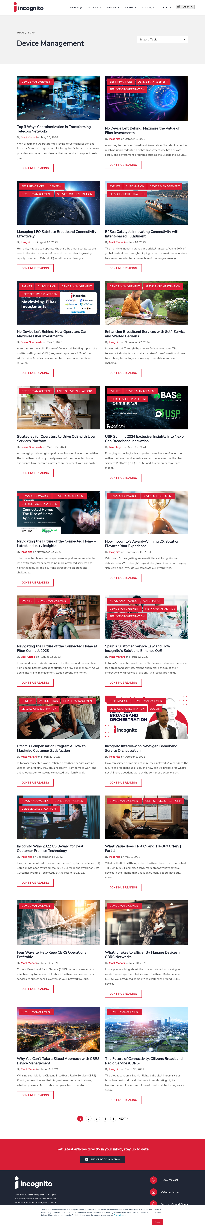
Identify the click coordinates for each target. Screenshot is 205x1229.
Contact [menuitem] (165, 7)
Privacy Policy (119, 1215)
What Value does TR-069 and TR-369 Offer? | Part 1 (143, 848)
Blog (20, 32)
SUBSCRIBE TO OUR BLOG (105, 1159)
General (56, 186)
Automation (135, 186)
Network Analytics (160, 608)
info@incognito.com (169, 1192)
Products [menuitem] (111, 7)
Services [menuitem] (129, 7)
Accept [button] (157, 1222)
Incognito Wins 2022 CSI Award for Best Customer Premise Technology (50, 848)
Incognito (114, 139)
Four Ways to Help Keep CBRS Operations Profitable (51, 954)
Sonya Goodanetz (31, 342)
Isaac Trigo (115, 447)
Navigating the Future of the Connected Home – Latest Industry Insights (56, 543)
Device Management (36, 81)
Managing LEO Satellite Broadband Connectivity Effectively (56, 234)
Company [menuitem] (147, 7)
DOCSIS (155, 709)
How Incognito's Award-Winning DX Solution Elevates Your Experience (142, 543)
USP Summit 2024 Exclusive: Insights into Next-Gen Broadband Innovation (144, 438)
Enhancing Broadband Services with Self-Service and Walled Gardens (145, 333)
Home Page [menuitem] (76, 7)
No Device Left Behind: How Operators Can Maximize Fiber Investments (52, 333)
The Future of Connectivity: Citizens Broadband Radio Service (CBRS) (144, 1061)
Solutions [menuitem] (93, 7)
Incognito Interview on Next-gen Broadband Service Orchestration (141, 748)
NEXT (123, 1119)
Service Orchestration (127, 89)
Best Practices (121, 81)
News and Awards (35, 496)
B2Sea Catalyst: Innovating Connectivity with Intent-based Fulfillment (142, 234)
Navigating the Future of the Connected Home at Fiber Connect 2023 (57, 648)
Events (115, 186)
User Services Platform (39, 294)
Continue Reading (35, 168)
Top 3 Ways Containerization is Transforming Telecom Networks (54, 129)
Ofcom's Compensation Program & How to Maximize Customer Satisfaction (51, 748)
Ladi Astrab (28, 657)
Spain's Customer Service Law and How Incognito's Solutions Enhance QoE (137, 648)
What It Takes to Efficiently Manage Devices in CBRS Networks (143, 954)
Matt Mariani (29, 137)
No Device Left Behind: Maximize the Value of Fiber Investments (142, 130)
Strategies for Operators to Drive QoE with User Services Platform (56, 438)
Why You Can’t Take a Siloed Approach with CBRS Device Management (58, 1061)
